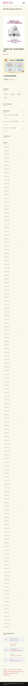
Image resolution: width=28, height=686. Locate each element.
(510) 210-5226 (13, 645)
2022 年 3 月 (6, 293)
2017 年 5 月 (6, 466)
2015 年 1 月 (6, 565)
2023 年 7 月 (6, 242)
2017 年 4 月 (6, 469)
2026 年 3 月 (6, 161)
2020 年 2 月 (6, 356)
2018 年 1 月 (6, 440)
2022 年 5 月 (6, 286)
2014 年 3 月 (6, 583)
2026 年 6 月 (6, 150)
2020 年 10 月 (7, 334)
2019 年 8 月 (6, 370)
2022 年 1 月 (6, 297)
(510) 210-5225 (13, 643)
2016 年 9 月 (6, 495)
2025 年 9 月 (6, 176)
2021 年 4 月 (6, 315)
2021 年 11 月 (7, 304)
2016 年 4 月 (6, 513)
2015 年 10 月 (7, 535)
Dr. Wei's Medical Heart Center (13, 683)
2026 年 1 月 (6, 165)
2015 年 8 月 (6, 543)
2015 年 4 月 (6, 557)
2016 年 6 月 (6, 506)
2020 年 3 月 (6, 352)
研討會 (5, 98)
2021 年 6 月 (6, 312)
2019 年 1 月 (6, 396)
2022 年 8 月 (6, 275)
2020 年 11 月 (7, 330)
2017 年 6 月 (6, 462)
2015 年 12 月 (7, 528)
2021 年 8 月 (6, 308)
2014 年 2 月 (6, 587)
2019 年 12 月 (7, 359)
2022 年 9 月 (6, 271)
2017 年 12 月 (7, 444)
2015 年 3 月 (6, 561)
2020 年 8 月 (6, 341)
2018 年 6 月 (6, 422)
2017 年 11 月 (7, 447)
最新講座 (19, 94)
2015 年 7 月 (6, 546)
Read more (5, 54)
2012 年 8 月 (6, 601)
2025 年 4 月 (6, 187)
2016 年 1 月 (6, 524)
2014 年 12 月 (7, 568)
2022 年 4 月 (6, 290)
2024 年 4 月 (6, 224)
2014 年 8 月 (6, 576)
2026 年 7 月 (6, 147)
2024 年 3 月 (6, 227)
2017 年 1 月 (6, 480)
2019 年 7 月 (6, 374)
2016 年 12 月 (7, 484)
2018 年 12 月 (7, 400)
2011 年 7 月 (6, 609)
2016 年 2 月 (6, 521)
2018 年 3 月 (6, 433)
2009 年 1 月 (6, 627)
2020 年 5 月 (6, 348)
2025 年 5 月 (6, 183)
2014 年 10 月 (7, 572)
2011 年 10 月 (7, 605)
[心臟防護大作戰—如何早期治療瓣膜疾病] (14, 31)
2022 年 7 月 (6, 279)
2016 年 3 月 (6, 517)
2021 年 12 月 (7, 301)
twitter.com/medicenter (15, 660)
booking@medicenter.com (15, 650)
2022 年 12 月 (7, 264)
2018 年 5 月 (6, 425)
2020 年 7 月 (6, 345)
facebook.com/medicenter (16, 655)
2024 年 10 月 (7, 205)
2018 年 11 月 (7, 403)
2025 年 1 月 (6, 198)
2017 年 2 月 (6, 477)
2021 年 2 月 (6, 323)
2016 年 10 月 (7, 491)
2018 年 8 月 (6, 414)
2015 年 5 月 (6, 554)
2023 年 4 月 (6, 249)
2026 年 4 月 (6, 158)
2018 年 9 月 (6, 411)
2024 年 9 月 (6, 209)
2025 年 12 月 (7, 169)
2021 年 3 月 (6, 319)
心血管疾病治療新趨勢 (9, 76)
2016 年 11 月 (7, 488)
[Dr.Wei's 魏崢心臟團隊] (13, 2)
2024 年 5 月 (6, 220)
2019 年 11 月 (7, 363)
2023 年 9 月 (6, 238)
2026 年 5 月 (6, 154)
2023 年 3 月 (6, 253)
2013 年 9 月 (6, 594)
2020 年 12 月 (7, 326)
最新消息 (12, 94)
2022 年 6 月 (6, 282)
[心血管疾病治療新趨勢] (14, 65)
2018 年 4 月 (6, 429)
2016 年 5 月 (6, 510)
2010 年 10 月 (7, 620)
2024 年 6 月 (6, 216)
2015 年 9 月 (6, 539)
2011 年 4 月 (6, 612)
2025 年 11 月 (7, 172)
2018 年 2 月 (6, 436)
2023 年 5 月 (6, 246)
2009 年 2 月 (6, 623)
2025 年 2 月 (6, 194)
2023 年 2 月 (6, 257)
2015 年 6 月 (6, 550)
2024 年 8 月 (6, 213)
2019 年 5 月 (6, 381)
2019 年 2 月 (6, 392)
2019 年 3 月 (6, 389)
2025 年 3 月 (6, 191)
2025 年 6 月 (6, 180)
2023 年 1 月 (6, 260)
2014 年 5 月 (6, 579)
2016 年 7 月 (6, 502)
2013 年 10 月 (7, 590)
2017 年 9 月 (6, 455)
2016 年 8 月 (6, 499)
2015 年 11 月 (7, 532)
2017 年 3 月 (6, 473)
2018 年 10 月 (7, 407)
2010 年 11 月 (7, 616)
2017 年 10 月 (7, 451)
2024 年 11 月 (7, 202)
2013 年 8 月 (6, 598)
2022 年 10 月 (7, 268)
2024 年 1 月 (6, 231)
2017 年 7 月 (6, 458)
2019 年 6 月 (6, 378)
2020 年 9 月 (6, 337)
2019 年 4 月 (6, 385)
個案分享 (6, 94)
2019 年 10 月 (7, 367)
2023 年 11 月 (7, 235)
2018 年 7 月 (6, 418)
